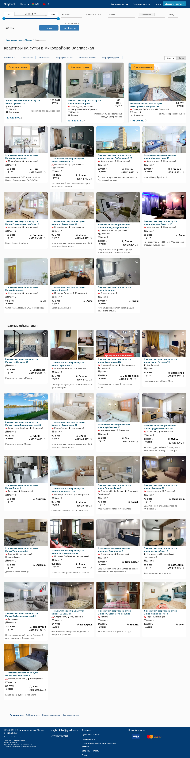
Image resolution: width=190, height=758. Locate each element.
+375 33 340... (128, 441)
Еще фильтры (69, 27)
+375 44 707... (82, 379)
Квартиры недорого (110, 57)
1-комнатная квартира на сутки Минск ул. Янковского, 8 (114, 549)
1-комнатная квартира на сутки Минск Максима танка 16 (160, 157)
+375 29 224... (128, 244)
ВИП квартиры (32, 714)
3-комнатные (44, 57)
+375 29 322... (174, 172)
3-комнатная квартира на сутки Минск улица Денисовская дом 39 (23, 423)
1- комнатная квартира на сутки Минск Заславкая (21, 288)
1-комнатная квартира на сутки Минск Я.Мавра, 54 (68, 612)
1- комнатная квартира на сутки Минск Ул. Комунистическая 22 (114, 612)
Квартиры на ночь (51, 714)
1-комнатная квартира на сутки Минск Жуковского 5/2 (68, 490)
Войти (158, 3)
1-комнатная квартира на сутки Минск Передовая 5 (68, 364)
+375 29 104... (36, 630)
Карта (181, 58)
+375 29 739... (82, 505)
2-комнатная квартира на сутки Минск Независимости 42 (68, 552)
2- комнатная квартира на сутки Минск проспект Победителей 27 (115, 157)
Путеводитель (88, 738)
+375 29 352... (174, 376)
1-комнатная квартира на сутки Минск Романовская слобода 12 (22, 223)
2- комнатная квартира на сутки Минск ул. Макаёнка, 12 (160, 549)
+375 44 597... (82, 238)
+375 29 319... (12, 117)
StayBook (9, 4)
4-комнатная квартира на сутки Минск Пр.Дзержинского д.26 (21, 614)
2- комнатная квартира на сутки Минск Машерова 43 (21, 157)
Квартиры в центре (64, 57)
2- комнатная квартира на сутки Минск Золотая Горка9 (114, 486)
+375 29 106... (174, 442)
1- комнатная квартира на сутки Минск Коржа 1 (21, 486)
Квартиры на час (70, 714)
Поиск (49, 27)
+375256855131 (59, 736)
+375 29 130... (126, 379)
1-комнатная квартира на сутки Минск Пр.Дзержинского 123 (160, 427)
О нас (84, 755)
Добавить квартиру (174, 3)
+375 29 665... (137, 120)
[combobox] (71, 15)
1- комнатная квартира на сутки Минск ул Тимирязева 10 (68, 223)
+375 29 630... (36, 690)
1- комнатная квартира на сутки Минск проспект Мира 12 (21, 674)
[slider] (3, 18)
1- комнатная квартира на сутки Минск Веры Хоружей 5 (84, 102)
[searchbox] (71, 14)
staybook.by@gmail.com (64, 730)
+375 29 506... (36, 172)
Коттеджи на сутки (142, 3)
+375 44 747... (82, 178)
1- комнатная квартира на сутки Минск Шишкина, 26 (160, 486)
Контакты (86, 729)
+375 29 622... (128, 172)
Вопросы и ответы (90, 750)
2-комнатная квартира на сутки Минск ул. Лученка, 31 (21, 360)
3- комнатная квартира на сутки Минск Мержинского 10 (160, 612)
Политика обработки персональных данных (99, 745)
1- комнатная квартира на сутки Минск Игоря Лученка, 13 (160, 360)
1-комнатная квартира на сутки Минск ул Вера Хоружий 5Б (146, 105)
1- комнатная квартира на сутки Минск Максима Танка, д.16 (160, 223)
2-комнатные (27, 57)
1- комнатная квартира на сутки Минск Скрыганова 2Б (114, 360)
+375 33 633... (36, 439)
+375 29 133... (75, 120)
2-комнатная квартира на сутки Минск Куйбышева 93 (114, 426)
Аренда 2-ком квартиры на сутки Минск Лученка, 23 (22, 102)
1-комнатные (9, 57)
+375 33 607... (82, 567)
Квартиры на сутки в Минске (30, 729)
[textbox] (93, 14)
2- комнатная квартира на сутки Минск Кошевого (114, 288)
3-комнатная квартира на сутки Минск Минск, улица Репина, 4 (114, 226)
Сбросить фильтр (72, 24)
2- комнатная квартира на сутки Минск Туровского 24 (21, 549)
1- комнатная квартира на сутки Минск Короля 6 (68, 288)
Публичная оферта (91, 734)
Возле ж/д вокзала (87, 57)
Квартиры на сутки (119, 3)
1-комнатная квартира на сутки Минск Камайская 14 (68, 160)
